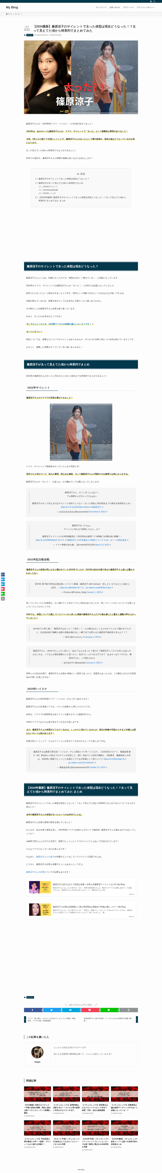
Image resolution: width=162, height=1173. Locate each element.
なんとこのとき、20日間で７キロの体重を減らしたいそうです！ (61, 324)
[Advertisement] (81, 233)
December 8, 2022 (97, 512)
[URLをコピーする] (128, 1010)
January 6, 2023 (93, 663)
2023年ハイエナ (49, 193)
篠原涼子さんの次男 (35, 872)
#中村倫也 (83, 540)
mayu (37, 1062)
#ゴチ (61, 540)
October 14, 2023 (97, 767)
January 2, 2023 (92, 637)
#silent (87, 507)
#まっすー (110, 540)
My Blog (12, 7)
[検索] (154, 1)
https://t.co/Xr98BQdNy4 (46, 540)
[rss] (151, 1)
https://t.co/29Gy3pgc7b (114, 759)
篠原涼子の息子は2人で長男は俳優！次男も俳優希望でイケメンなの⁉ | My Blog (89, 884)
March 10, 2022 (102, 545)
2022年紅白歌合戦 (50, 190)
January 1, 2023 (94, 592)
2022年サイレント (50, 187)
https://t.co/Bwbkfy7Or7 (70, 588)
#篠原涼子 (96, 507)
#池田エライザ (96, 540)
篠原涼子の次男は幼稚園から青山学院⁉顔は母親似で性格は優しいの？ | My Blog (89, 907)
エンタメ (30, 35)
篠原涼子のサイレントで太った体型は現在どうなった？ (64, 179)
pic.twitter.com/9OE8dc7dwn (98, 588)
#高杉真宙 (121, 540)
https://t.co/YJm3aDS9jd (71, 507)
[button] (33, 1010)
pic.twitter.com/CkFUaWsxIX (81, 763)
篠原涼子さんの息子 (45, 857)
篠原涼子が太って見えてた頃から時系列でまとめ (61, 183)
